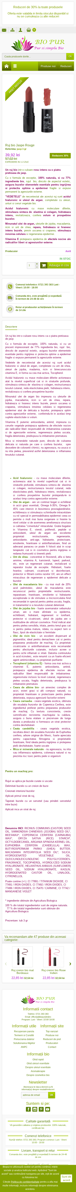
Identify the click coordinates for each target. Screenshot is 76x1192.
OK (70, 56)
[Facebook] (28, 1109)
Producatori (52, 1043)
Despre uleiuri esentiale (38, 1067)
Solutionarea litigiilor (24, 1043)
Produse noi (48, 66)
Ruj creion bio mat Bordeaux (22, 971)
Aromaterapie (38, 1071)
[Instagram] (34, 1109)
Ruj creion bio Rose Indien (54, 971)
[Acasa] (6, 66)
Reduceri (66, 66)
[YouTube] (47, 1109)
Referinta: (10, 149)
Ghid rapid (38, 1059)
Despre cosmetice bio (38, 1075)
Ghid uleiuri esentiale (38, 1063)
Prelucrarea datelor (24, 1039)
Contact (52, 1047)
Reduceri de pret (52, 1039)
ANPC (24, 1047)
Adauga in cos (59, 265)
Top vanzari (52, 1031)
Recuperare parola (24, 1031)
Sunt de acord (66, 1178)
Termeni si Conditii (24, 1035)
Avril (68, 251)
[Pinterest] (41, 1109)
